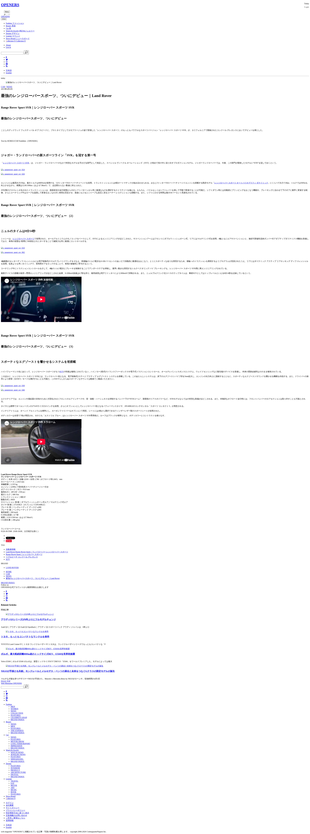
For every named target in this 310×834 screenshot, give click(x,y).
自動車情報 (11, 549)
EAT (12, 783)
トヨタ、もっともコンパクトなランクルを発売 (25, 636)
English (9, 73)
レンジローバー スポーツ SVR (16, 163)
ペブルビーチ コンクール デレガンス (22, 557)
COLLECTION (17, 713)
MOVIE (14, 785)
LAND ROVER (12, 568)
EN (9, 14)
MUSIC (14, 790)
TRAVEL (14, 781)
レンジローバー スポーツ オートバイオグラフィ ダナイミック (241, 183)
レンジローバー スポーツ (23, 239)
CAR (3, 87)
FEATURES (15, 715)
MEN (13, 707)
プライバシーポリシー (15, 810)
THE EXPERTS (17, 731)
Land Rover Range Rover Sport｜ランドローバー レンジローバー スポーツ (37, 552)
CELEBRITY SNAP (19, 717)
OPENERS (10, 5)
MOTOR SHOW (17, 741)
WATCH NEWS (17, 752)
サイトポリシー (12, 808)
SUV (62, 372)
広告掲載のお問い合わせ (16, 815)
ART (13, 788)
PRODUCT (15, 770)
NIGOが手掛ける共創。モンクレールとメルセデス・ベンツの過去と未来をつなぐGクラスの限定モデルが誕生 (58, 671)
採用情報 (10, 820)
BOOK (13, 792)
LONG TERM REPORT (20, 744)
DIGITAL (15, 774)
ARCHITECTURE (18, 772)
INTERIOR (15, 768)
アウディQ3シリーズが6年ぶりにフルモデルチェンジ (28, 619)
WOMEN (14, 709)
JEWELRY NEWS (18, 754)
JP (5, 14)
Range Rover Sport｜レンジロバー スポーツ (24, 554)
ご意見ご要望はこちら (15, 818)
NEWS (9, 87)
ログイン (10, 803)
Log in (8, 47)
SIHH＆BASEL (17, 759)
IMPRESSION (16, 746)
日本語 (9, 70)
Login (306, 7)
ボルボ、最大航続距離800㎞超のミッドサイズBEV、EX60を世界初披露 (38, 654)
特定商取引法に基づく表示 (17, 813)
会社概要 (10, 805)
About (8, 45)
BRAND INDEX (8, 583)
